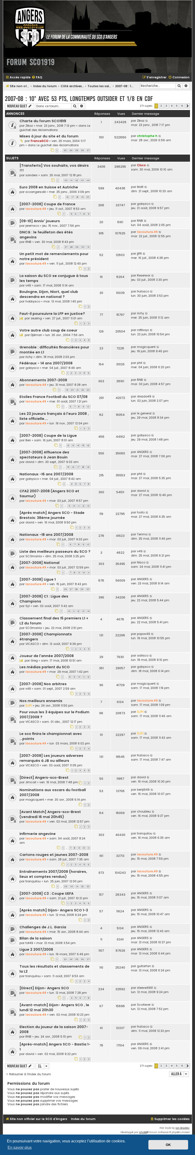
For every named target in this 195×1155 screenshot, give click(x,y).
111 (71, 180)
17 (72, 197)
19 (82, 197)
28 (71, 247)
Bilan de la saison (36, 938)
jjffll (139, 253)
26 (65, 589)
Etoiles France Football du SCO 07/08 (54, 396)
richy (140, 313)
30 (82, 247)
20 (88, 197)
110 (66, 180)
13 (73, 445)
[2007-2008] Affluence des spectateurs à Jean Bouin (44, 455)
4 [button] (171, 106)
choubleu (144, 811)
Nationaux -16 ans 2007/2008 (46, 474)
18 (77, 197)
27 (66, 247)
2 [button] (161, 106)
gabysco (143, 204)
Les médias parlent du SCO (45, 667)
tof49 (29, 943)
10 (88, 406)
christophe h (147, 136)
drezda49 (144, 396)
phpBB (143, 1132)
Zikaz (29, 126)
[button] (187, 106)
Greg (34, 660)
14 (78, 445)
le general (144, 413)
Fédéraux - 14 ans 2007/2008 (46, 363)
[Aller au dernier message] (146, 121)
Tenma (142, 534)
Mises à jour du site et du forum (49, 136)
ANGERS (143, 452)
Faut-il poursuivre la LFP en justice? (52, 313)
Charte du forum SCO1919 (43, 121)
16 (67, 197)
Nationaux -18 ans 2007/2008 (46, 534)
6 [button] (182, 106)
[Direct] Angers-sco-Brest (44, 777)
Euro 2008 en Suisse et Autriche (49, 187)
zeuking (36, 318)
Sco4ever (144, 1005)
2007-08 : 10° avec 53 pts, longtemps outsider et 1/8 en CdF (79, 98)
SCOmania (33, 556)
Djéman (36, 335)
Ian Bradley (183, 1128)
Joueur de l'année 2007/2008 (47, 655)
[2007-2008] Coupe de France (47, 204)
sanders (31, 175)
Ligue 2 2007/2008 (36, 949)
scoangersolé (35, 192)
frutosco (143, 291)
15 (83, 445)
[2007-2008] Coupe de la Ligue (48, 435)
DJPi (28, 705)
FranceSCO (39, 141)
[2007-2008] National (39, 562)
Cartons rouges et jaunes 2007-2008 (54, 854)
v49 (28, 285)
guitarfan (144, 966)
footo (141, 512)
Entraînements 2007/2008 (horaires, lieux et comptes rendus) (53, 874)
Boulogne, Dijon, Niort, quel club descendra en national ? (49, 294)
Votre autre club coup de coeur (48, 330)
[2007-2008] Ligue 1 (38, 579)
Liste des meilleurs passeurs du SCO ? (55, 551)
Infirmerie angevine (38, 833)
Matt (140, 187)
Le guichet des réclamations (55, 128)
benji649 (143, 790)
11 (79, 506)
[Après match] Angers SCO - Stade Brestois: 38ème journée (52, 515)
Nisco (141, 562)
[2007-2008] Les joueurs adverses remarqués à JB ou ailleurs (51, 758)
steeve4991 (145, 988)
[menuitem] (37, 77)
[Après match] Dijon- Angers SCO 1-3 (54, 910)
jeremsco (32, 226)
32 (82, 886)
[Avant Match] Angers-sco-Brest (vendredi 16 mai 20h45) (50, 814)
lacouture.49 (35, 209)
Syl (27, 606)
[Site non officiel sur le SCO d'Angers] (72, 27)
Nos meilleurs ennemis (41, 700)
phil (139, 363)
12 (68, 445)
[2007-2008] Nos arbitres (43, 684)
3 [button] (166, 106)
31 (88, 247)
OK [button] (168, 1145)
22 (83, 390)
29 (77, 247)
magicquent (146, 347)
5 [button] (177, 106)
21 (78, 390)
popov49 (143, 634)
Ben (28, 440)
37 (88, 150)
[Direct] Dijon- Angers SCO (44, 988)
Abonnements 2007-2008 (43, 380)
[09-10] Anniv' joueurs (40, 221)
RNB (140, 221)
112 (76, 180)
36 (82, 150)
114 (88, 180)
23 (88, 390)
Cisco (141, 165)
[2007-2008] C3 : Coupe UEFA (46, 893)
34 (70, 150)
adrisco (142, 655)
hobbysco (32, 301)
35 (76, 150)
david (29, 462)
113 (82, 180)
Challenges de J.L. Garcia (43, 927)
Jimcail (30, 782)
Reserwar (143, 275)
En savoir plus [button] (20, 1147)
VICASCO (32, 644)
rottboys (143, 330)
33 (65, 150)
